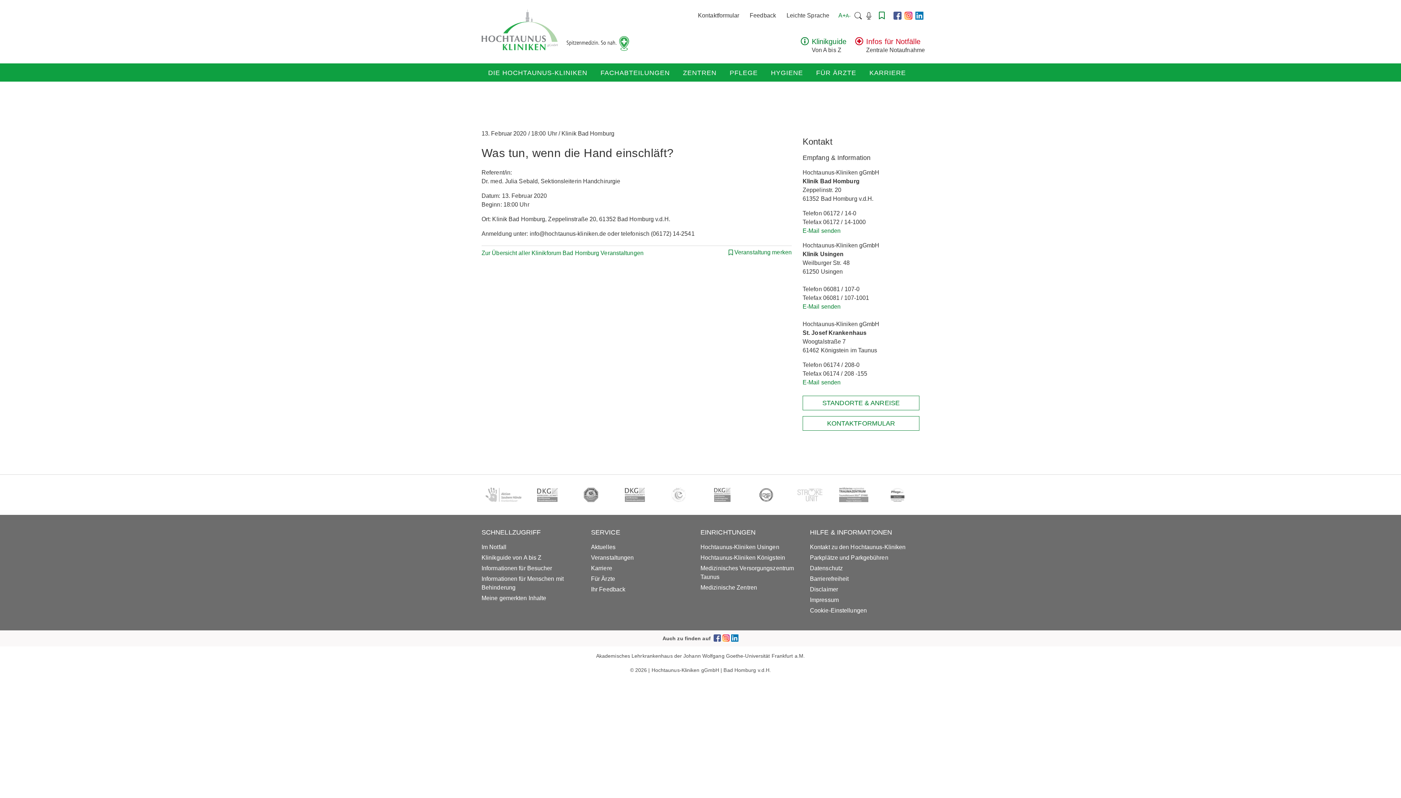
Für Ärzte (836, 73)
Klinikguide (829, 42)
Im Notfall (494, 547)
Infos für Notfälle (893, 42)
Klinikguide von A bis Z (511, 558)
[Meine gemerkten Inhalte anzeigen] (882, 15)
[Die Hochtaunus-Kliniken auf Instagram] (908, 16)
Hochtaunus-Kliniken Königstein (742, 558)
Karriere (887, 73)
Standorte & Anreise (861, 403)
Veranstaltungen (612, 558)
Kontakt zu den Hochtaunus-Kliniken (858, 547)
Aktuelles (603, 547)
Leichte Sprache (808, 15)
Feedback (763, 15)
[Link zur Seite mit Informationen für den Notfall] (859, 43)
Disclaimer (824, 589)
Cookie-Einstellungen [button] (838, 610)
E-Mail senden (822, 231)
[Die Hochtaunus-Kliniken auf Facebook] (898, 16)
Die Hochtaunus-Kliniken (537, 73)
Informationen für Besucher (517, 568)
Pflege (744, 73)
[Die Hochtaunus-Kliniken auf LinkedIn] (919, 16)
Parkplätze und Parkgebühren (849, 558)
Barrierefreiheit (829, 579)
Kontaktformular (719, 15)
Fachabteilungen (635, 73)
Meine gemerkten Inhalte (514, 598)
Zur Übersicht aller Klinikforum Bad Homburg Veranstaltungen (563, 253)
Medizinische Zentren (728, 587)
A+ (844, 15)
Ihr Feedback (608, 589)
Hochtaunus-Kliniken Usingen (739, 547)
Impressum (824, 600)
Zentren (700, 73)
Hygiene (787, 73)
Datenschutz (826, 568)
